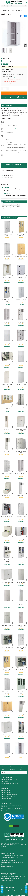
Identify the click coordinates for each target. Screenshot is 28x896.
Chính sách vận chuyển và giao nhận (9, 794)
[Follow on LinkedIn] (19, 840)
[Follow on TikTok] (11, 840)
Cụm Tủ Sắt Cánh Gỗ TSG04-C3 (7, 407)
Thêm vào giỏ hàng (14, 93)
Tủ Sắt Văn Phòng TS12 (21, 407)
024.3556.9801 (17, 805)
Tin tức (20, 769)
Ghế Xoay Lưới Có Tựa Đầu (7, 208)
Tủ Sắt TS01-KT (21, 756)
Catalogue (20, 767)
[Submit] (25, 6)
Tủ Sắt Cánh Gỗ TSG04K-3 (7, 670)
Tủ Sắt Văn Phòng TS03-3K (7, 517)
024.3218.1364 (22, 859)
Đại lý (2, 769)
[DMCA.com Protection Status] (14, 825)
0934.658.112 (23, 862)
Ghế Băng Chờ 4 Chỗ (6, 206)
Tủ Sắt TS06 (7, 256)
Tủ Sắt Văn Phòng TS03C (7, 560)
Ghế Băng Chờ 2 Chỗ (6, 204)
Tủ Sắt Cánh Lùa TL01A (21, 669)
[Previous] (3, 33)
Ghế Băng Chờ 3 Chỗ (15, 204)
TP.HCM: (20, 96)
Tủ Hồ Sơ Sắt (19, 10)
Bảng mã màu (13, 767)
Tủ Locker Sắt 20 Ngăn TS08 (21, 452)
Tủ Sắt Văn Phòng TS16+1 (21, 603)
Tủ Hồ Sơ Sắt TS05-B (21, 299)
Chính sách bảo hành (6, 798)
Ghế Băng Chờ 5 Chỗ (15, 206)
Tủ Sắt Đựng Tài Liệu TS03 (7, 300)
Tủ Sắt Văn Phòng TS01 (7, 343)
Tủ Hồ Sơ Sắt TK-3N (7, 495)
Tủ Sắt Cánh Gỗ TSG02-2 (7, 714)
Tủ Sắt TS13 (7, 451)
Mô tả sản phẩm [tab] (7, 105)
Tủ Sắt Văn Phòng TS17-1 (21, 474)
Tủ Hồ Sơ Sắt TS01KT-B (7, 603)
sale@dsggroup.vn (8, 866)
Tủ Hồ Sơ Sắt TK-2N (7, 539)
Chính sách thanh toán (6, 792)
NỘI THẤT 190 (16, 78)
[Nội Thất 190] (14, 2)
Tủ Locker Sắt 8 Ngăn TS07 (21, 517)
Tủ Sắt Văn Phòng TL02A (7, 735)
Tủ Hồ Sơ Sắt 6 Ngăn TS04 (7, 235)
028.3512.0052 (22, 876)
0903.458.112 (15, 862)
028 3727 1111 (22, 895)
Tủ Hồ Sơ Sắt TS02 (21, 364)
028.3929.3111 (6, 876)
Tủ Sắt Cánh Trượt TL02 (7, 582)
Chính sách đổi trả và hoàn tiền (8, 796)
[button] (2, 2)
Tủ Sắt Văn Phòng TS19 (7, 364)
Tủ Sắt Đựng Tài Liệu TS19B (21, 278)
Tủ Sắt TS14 (7, 429)
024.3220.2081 (4, 860)
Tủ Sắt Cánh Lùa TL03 (21, 560)
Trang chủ (3, 10)
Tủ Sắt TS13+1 (21, 495)
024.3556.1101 (14, 859)
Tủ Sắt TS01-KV (21, 582)
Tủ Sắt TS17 (7, 322)
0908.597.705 (8, 878)
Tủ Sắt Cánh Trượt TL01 (7, 647)
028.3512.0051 (18, 808)
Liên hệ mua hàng (5, 781)
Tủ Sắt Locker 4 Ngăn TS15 (21, 626)
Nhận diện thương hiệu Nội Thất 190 (9, 783)
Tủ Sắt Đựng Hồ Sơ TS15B (21, 648)
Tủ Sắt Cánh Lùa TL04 (21, 384)
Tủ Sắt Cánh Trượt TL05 (21, 735)
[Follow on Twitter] (14, 840)
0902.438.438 (4, 864)
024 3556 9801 (10, 895)
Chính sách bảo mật (5, 790)
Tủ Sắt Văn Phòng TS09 (7, 625)
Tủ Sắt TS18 (21, 322)
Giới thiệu (3, 767)
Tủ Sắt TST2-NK (7, 277)
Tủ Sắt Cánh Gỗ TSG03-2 (21, 256)
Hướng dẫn (12, 769)
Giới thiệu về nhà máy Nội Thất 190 (9, 779)
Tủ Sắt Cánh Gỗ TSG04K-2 (21, 235)
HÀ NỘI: (7, 96)
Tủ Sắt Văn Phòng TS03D (21, 692)
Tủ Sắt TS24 (21, 343)
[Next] (25, 33)
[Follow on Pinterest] (17, 840)
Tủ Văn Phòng (10, 10)
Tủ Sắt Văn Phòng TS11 (21, 539)
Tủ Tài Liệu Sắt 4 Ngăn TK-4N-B (7, 385)
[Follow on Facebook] (5, 840)
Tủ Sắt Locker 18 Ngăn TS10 (7, 474)
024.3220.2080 (12, 860)
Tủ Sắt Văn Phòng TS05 (7, 756)
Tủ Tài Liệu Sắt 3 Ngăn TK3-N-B (21, 430)
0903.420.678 (4, 806)
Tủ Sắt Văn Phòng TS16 (21, 714)
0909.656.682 (4, 810)
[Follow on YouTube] (22, 840)
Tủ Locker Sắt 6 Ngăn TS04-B (7, 692)
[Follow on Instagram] (8, 840)
